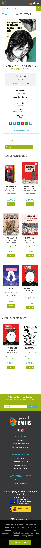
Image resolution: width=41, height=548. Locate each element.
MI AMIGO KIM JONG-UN (30, 289)
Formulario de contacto (20, 447)
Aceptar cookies (20, 542)
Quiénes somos (20, 480)
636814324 (20, 440)
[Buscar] (38, 8)
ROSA (11, 288)
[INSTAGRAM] (22, 430)
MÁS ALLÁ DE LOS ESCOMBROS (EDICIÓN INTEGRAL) (11, 239)
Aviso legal (20, 458)
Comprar (11, 204)
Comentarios (10, 140)
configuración (27, 535)
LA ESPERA (29, 348)
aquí (9, 535)
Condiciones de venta (20, 462)
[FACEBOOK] (18, 430)
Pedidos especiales (20, 483)
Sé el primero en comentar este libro (19, 147)
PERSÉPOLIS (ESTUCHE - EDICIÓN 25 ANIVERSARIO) (11, 188)
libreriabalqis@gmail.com (20, 444)
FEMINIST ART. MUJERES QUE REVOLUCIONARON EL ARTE (30, 188)
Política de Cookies (20, 468)
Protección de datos (20, 465)
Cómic (5, 14)
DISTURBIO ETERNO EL (30, 239)
